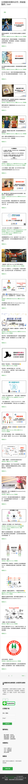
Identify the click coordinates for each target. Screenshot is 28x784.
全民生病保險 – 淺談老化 (7, 659)
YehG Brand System (11, 776)
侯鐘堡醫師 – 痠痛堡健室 (10, 739)
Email (4, 718)
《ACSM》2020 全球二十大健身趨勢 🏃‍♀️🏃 (12, 228)
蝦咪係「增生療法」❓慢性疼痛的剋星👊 (11, 364)
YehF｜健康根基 (7, 751)
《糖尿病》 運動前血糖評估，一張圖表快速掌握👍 (13, 590)
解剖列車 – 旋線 (5, 559)
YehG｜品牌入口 (8, 748)
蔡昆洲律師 (6, 752)
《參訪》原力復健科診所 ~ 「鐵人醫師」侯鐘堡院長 (14, 395)
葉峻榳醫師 (11, 778)
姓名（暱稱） (6, 713)
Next (24, 675)
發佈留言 (4, 36)
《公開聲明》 (5, 162)
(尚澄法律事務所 (19, 779)
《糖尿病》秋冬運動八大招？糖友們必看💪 (12, 524)
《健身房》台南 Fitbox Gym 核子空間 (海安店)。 (13, 264)
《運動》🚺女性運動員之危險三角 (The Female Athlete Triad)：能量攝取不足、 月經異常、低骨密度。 (13, 296)
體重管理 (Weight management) (14, 165)
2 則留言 (4, 365)
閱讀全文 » (4, 46)
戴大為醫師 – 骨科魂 (8, 734)
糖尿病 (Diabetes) (11, 36)
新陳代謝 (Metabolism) (18, 163)
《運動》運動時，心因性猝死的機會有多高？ (12, 459)
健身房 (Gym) (10, 163)
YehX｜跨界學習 (8, 749)
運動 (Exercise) (18, 36)
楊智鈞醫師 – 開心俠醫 (9, 737)
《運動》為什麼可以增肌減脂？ (9, 622)
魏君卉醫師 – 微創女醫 (9, 736)
